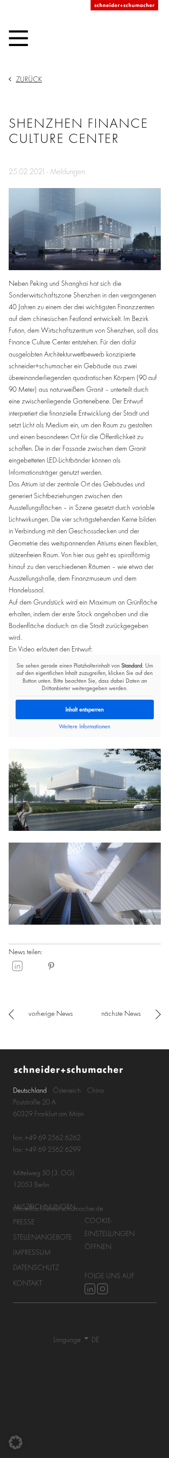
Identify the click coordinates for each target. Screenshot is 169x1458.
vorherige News (51, 1013)
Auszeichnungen (44, 1206)
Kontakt (27, 1282)
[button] (15, 1442)
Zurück (29, 78)
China (95, 1089)
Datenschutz (36, 1267)
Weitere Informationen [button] (84, 726)
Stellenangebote (42, 1236)
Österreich (67, 1089)
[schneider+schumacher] (124, 5)
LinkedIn (17, 966)
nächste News (121, 1013)
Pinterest (51, 966)
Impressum (32, 1251)
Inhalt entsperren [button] (84, 709)
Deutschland (30, 1089)
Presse (24, 1221)
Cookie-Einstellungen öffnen (109, 1233)
